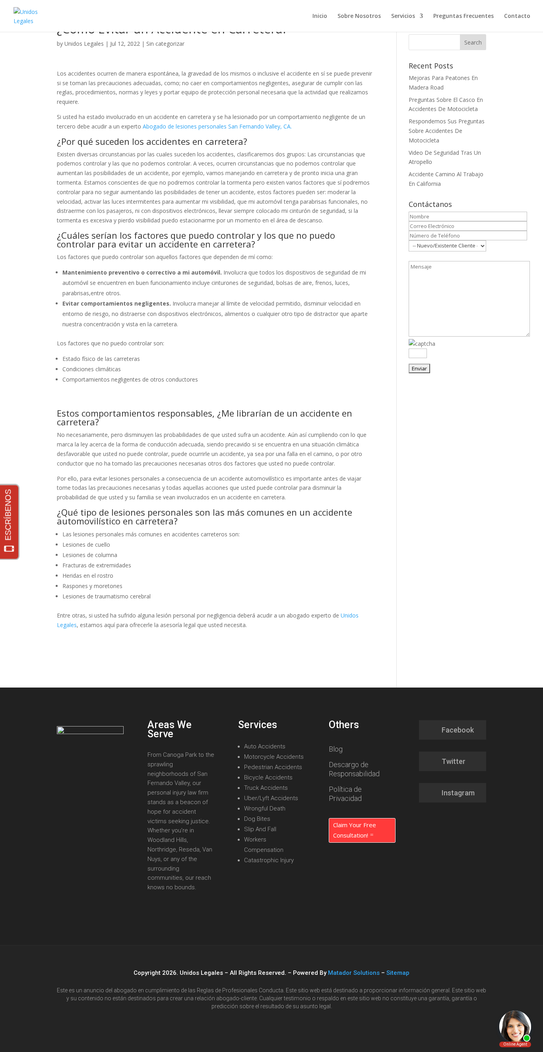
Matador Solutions (354, 972)
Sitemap (397, 972)
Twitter (453, 761)
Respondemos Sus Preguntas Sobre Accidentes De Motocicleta (447, 130)
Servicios (403, 16)
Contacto (517, 16)
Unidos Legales (84, 43)
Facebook (458, 730)
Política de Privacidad (345, 794)
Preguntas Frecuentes (463, 16)
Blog (336, 749)
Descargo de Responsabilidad (354, 769)
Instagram (458, 793)
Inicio (319, 16)
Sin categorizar (165, 43)
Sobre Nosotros (359, 16)
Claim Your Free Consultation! (354, 830)
